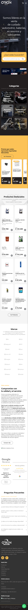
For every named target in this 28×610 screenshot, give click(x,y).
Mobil (19, 418)
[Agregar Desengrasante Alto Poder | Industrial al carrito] (12, 281)
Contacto (3, 575)
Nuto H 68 (4, 247)
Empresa (3, 573)
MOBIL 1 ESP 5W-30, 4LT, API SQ (19, 248)
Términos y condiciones (21, 607)
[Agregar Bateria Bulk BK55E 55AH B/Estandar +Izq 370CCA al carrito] (9, 182)
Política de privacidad (14, 608)
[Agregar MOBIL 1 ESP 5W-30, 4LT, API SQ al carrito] (25, 255)
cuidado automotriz (21, 411)
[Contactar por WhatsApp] (24, 606)
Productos (3, 565)
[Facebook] (6, 557)
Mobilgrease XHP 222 (19, 273)
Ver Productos (14, 39)
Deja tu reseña (6, 482)
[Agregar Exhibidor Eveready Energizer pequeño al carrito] (20, 182)
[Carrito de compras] (23, 3)
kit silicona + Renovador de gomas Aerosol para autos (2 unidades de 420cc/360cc (7, 300)
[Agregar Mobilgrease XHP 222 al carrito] (25, 281)
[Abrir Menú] (26, 3)
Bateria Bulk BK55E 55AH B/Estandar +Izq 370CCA (6, 173)
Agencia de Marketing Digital (10, 607)
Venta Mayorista (5, 569)
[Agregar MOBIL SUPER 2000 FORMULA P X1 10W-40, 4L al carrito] (12, 230)
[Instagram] (2, 557)
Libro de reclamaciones (5, 601)
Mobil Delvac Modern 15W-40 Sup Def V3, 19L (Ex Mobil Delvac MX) (20, 300)
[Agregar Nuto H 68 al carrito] (12, 255)
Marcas (3, 567)
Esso (24, 418)
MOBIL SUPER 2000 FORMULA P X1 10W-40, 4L (7, 221)
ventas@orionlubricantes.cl (8, 588)
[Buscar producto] (23, 59)
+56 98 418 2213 (11, 592)
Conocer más (7, 442)
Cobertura (3, 571)
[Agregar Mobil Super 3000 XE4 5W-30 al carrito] (25, 230)
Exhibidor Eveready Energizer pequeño (17, 170)
